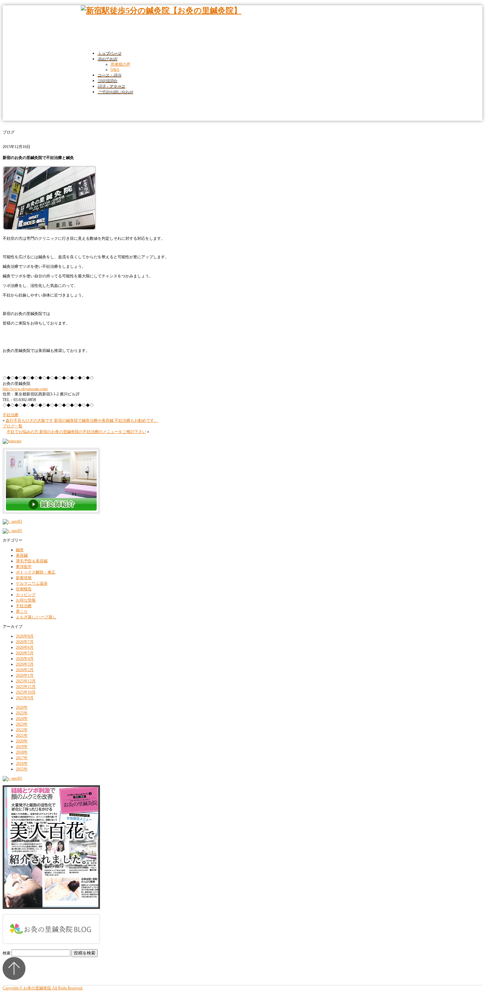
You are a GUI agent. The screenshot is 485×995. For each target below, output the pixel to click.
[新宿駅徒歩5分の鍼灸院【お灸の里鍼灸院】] (161, 10)
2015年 (22, 769)
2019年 (22, 746)
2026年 (22, 707)
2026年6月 (25, 647)
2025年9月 (25, 698)
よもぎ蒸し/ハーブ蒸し (36, 617)
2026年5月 (25, 653)
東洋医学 (24, 566)
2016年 (22, 763)
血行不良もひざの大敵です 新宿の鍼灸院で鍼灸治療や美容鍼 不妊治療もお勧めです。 (82, 420)
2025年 (22, 713)
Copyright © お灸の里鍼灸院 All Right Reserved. (43, 988)
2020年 (22, 741)
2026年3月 (25, 664)
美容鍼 (22, 555)
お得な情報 (26, 600)
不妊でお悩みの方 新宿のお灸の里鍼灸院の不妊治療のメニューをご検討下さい (76, 431)
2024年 (22, 718)
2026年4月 (25, 658)
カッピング (26, 594)
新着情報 (24, 577)
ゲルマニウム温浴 (32, 583)
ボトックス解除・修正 (35, 572)
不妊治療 (10, 415)
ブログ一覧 (12, 426)
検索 (7, 953)
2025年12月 (26, 681)
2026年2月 (25, 670)
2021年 (22, 735)
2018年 (22, 752)
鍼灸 (20, 549)
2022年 (22, 730)
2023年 (22, 724)
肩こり (22, 611)
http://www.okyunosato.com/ (25, 389)
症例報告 (24, 589)
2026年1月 (25, 675)
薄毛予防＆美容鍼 (32, 561)
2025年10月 (26, 692)
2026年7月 (25, 641)
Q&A (115, 69)
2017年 (22, 758)
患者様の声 (120, 64)
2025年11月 (26, 686)
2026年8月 (25, 636)
